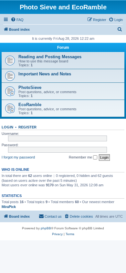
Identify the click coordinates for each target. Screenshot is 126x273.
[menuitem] (17, 20)
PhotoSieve (29, 87)
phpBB (46, 228)
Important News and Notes (44, 73)
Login (7, 127)
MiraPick (9, 207)
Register (27, 127)
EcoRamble (29, 104)
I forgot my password (18, 157)
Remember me (81, 157)
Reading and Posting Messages (49, 56)
